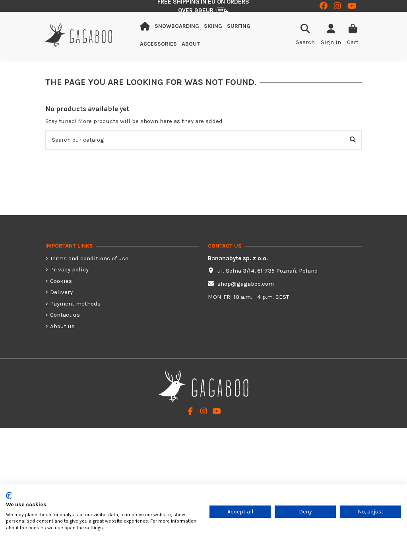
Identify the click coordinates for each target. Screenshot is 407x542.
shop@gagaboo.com (245, 283)
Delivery (61, 292)
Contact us (65, 314)
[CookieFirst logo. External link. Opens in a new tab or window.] (9, 495)
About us (62, 326)
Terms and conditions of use (89, 258)
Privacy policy (69, 269)
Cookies (61, 280)
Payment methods (75, 303)
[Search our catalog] (353, 140)
